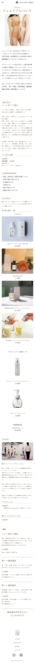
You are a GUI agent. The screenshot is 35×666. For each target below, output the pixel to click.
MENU (17, 646)
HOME (17, 639)
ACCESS (17, 650)
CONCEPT (18, 643)
